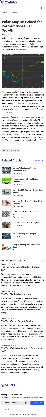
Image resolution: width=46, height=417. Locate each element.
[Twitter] (5, 409)
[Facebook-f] (2, 409)
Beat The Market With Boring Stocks (27, 223)
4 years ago (19, 236)
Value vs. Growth (11, 151)
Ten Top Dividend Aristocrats (16, 294)
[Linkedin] (8, 409)
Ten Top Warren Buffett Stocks (17, 321)
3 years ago (19, 184)
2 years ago (19, 173)
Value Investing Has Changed (24, 234)
